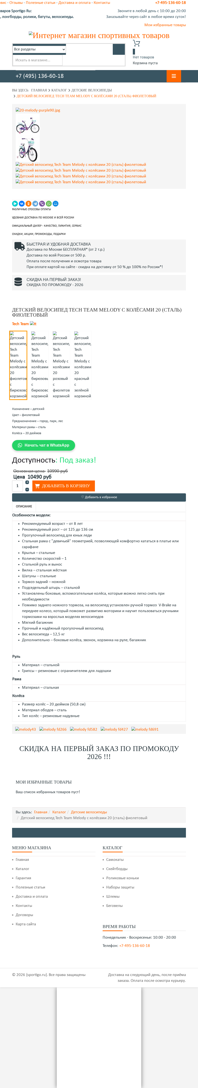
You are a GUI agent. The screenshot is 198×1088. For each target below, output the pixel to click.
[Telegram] (35, 204)
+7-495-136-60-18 (170, 3)
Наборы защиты (120, 887)
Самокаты (115, 860)
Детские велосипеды (91, 90)
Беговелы (114, 906)
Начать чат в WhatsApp (47, 445)
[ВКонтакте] (22, 204)
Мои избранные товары (165, 25)
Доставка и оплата (74, 3)
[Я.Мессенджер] (15, 204)
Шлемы (113, 897)
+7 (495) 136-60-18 (40, 76)
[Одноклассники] (28, 204)
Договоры (24, 915)
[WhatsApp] (49, 204)
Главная (39, 90)
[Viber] (42, 204)
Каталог (59, 90)
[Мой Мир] (55, 204)
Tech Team (20, 324)
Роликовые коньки (122, 878)
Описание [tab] (24, 506)
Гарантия (23, 878)
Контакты (24, 906)
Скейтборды (116, 869)
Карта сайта (26, 924)
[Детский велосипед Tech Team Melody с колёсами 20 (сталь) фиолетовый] (99, 110)
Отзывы (16, 3)
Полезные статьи (40, 3)
